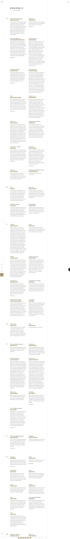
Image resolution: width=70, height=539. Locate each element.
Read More (31, 26)
